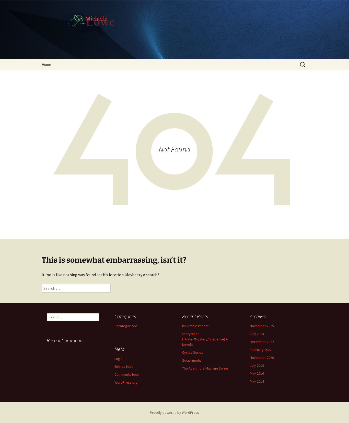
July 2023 (257, 333)
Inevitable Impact (195, 326)
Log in (118, 358)
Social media (192, 360)
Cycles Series (192, 352)
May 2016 (257, 373)
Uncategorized (125, 326)
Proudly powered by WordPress (174, 412)
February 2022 (261, 349)
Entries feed (123, 366)
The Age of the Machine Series (205, 368)
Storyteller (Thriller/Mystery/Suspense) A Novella (205, 339)
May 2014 (257, 381)
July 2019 (257, 365)
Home (46, 64)
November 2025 (262, 326)
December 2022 (262, 341)
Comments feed (126, 374)
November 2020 (262, 357)
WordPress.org (126, 382)
